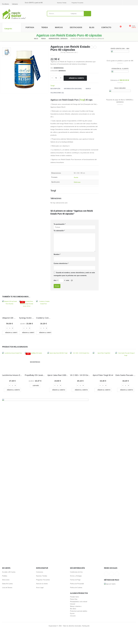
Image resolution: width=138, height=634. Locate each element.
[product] (9, 307)
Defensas (62, 71)
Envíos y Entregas (76, 576)
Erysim (72, 613)
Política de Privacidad (77, 583)
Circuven (73, 616)
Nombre (57, 254)
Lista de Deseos (7, 587)
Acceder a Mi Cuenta (8, 572)
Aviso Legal (39, 587)
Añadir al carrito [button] (11, 333)
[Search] (87, 13)
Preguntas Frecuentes (77, 2)
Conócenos (39, 572)
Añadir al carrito (76, 78)
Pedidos (4, 576)
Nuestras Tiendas (61, 2)
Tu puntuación (59, 224)
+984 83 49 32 (124, 80)
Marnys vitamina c (76, 606)
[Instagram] (127, 2)
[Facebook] (134, 2)
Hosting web (85, 626)
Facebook (117, 574)
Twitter (111, 574)
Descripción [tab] (55, 88)
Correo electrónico (61, 263)
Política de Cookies (76, 587)
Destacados (76, 27)
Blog (91, 27)
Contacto (106, 27)
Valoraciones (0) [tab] (57, 93)
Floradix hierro (74, 597)
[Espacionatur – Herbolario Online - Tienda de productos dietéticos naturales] (14, 14)
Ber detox (73, 609)
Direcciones (5, 580)
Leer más (36, 385)
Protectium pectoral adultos (78, 611)
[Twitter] (130, 2)
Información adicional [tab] (73, 88)
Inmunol (72, 604)
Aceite (76, 177)
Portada (30, 27)
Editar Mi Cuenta (7, 583)
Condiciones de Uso (76, 572)
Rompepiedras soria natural (78, 601)
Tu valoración (59, 230)
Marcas (59, 27)
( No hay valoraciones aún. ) (69, 52)
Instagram (106, 574)
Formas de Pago (75, 580)
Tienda (44, 27)
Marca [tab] (88, 88)
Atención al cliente (42, 583)
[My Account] (124, 27)
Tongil (52, 85)
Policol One (73, 599)
